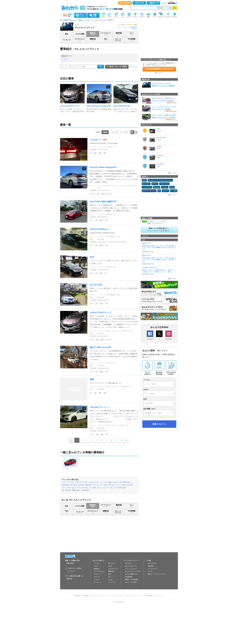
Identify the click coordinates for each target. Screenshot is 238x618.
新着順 (98, 132)
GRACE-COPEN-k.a (99, 229)
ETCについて (146, 243)
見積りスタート (159, 424)
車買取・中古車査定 (131, 579)
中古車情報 (131, 39)
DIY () (74, 485)
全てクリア (133, 66)
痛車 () (88, 485)
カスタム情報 (79, 34)
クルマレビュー (80, 39)
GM (65, 59)
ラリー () (83, 482)
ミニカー (165, 187)
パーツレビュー (106, 33)
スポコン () (116, 482)
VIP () (110, 485)
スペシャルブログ (131, 569)
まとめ (110, 579)
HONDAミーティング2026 (156, 221)
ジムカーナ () (93, 482)
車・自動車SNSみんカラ (68, 20)
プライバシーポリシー (99, 596)
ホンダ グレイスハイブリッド (162, 83)
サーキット (97, 582)
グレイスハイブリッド (98, 20)
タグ (109, 577)
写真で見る (136, 132)
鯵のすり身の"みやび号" (101, 347)
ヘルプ (163, 3)
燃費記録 (93, 39)
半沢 (92, 257)
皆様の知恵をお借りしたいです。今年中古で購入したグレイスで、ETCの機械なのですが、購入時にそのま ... (159, 247)
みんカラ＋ (128, 563)
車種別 (80, 20)
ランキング (66, 40)
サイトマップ (158, 596)
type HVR (160, 155)
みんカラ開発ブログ (131, 574)
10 (121, 440)
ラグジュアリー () (99, 485)
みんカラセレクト (131, 566)
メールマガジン (153, 569)
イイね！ (97, 579)
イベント (97, 563)
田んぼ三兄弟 (96, 285)
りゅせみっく (96, 140)
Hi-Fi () (130, 485)
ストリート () (105, 482)
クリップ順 (123, 132)
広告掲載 (149, 596)
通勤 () (76, 490)
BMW (144, 180)
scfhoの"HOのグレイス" (70, 106)
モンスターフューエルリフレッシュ (160, 180)
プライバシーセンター (116, 596)
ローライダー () (81, 488)
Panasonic (157, 187)
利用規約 (86, 596)
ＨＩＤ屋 (174, 191)
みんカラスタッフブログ (133, 571)
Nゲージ (155, 184)
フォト (131, 33)
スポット (97, 574)
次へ (126, 440)
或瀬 (92, 379)
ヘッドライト (146, 187)
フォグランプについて (149, 267)
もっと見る (173, 173)
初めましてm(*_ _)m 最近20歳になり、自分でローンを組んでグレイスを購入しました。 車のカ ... (159, 271)
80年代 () (126, 482)
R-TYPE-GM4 (161, 138)
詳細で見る (132, 132)
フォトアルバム (99, 571)
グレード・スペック (118, 39)
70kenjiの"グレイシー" (100, 407)
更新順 (105, 132)
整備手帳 (119, 33)
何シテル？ (112, 563)
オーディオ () (120, 485)
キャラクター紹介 (131, 582)
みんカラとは (152, 563)
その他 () (85, 490)
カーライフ (112, 582)
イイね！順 (113, 132)
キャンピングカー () (104, 488)
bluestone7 (160, 164)
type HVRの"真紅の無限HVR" (103, 201)
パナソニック (164, 184)
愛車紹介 (93, 33)
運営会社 (77, 596)
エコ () (92, 488)
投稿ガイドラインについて (156, 574)
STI (159, 191)
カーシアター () (68, 488)
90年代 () (65, 485)
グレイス (66, 468)
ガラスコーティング (149, 191)
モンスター (146, 184)
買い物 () (66, 490)
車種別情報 (70, 563)
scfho (158, 129)
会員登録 (150, 566)
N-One (172, 187)
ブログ (96, 566)
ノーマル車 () (120, 488)
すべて (64, 482)
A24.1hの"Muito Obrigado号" (99, 106)
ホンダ (87, 20)
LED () (81, 485)
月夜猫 (159, 146)
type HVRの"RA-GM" (122, 106)
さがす (110, 566)
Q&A (105, 39)
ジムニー (165, 191)
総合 (66, 34)
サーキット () (73, 482)
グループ (97, 577)
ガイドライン (131, 596)
